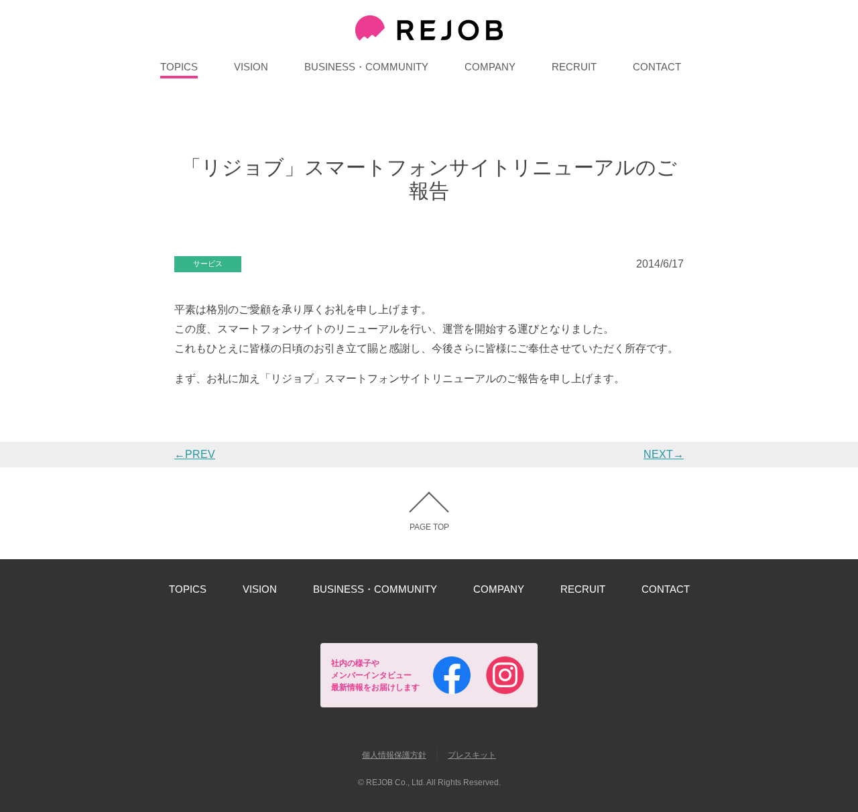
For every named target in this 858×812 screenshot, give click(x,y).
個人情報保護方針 (394, 755)
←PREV (194, 454)
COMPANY (490, 66)
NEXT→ (664, 454)
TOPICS (179, 66)
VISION (251, 66)
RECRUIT (574, 66)
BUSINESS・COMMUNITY (366, 66)
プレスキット (472, 755)
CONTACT (657, 66)
